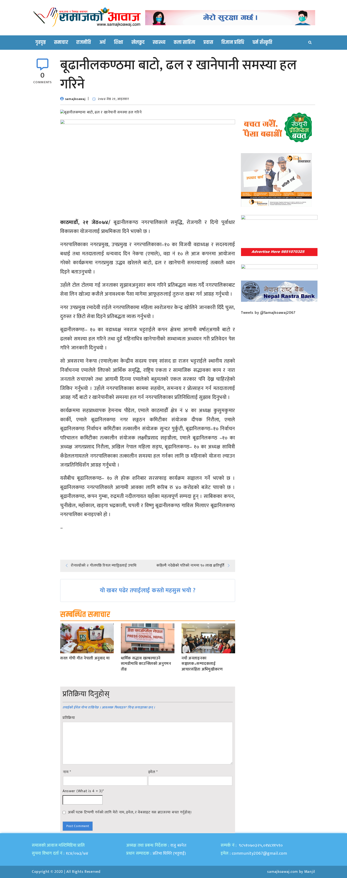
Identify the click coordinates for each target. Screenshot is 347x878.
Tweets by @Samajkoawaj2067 (268, 313)
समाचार (61, 42)
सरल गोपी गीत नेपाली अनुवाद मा (85, 658)
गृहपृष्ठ (40, 42)
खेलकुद (138, 42)
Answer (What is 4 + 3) (83, 791)
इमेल (153, 772)
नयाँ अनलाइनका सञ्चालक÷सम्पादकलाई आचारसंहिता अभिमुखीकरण (202, 664)
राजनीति (83, 42)
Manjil (309, 872)
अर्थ (102, 42)
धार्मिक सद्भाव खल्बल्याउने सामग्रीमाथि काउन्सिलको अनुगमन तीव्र (146, 664)
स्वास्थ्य (159, 42)
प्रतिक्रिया (69, 718)
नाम (67, 772)
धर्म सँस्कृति (262, 42)
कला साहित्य (184, 42)
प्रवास (208, 42)
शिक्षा (118, 42)
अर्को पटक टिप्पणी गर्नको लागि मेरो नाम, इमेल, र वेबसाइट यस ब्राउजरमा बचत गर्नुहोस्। (130, 812)
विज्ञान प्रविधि (232, 42)
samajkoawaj (75, 99)
